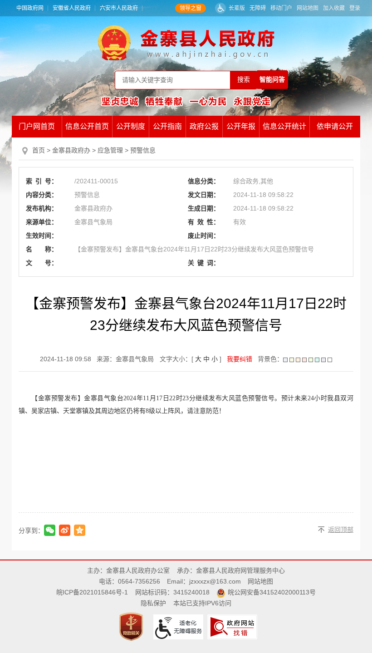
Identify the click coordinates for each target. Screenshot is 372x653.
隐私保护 (153, 603)
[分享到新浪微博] (64, 530)
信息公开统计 (284, 126)
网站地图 (307, 8)
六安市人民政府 (119, 8)
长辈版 (237, 8)
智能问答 (272, 79)
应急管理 (110, 150)
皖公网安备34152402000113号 (272, 592)
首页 (38, 150)
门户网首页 (37, 126)
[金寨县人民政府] (186, 42)
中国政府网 (30, 8)
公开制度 (130, 126)
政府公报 (204, 126)
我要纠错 (239, 359)
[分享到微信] (49, 530)
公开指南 (167, 126)
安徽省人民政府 (72, 8)
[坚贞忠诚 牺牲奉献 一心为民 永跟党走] (186, 101)
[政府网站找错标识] (233, 626)
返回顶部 (340, 529)
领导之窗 (190, 8)
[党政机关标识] (132, 626)
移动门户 (281, 8)
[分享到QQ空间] (79, 530)
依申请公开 (335, 126)
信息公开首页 (87, 126)
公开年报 (240, 126)
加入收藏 (334, 8)
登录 (354, 8)
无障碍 (258, 8)
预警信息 (143, 150)
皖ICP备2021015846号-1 (92, 592)
